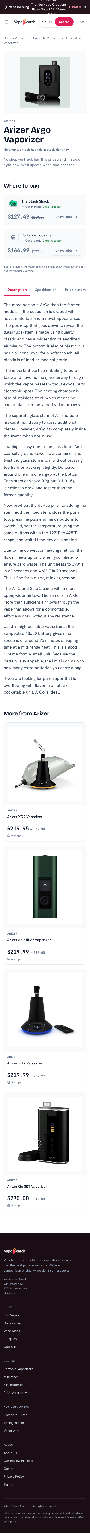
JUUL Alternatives (17, 1392)
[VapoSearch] (24, 22)
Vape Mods (12, 1331)
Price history (75, 289)
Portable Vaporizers (48, 38)
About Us (10, 1453)
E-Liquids (10, 1339)
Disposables (13, 1323)
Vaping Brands (14, 1423)
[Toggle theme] (82, 22)
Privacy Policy (14, 1476)
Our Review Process (18, 1461)
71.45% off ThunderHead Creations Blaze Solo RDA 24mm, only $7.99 (45, 7)
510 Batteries (14, 1385)
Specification (46, 289)
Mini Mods (11, 1377)
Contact (9, 1469)
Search (64, 22)
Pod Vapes (11, 1315)
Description (17, 289)
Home (8, 38)
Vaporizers (23, 38)
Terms (8, 1484)
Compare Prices (15, 1415)
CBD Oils (10, 1347)
